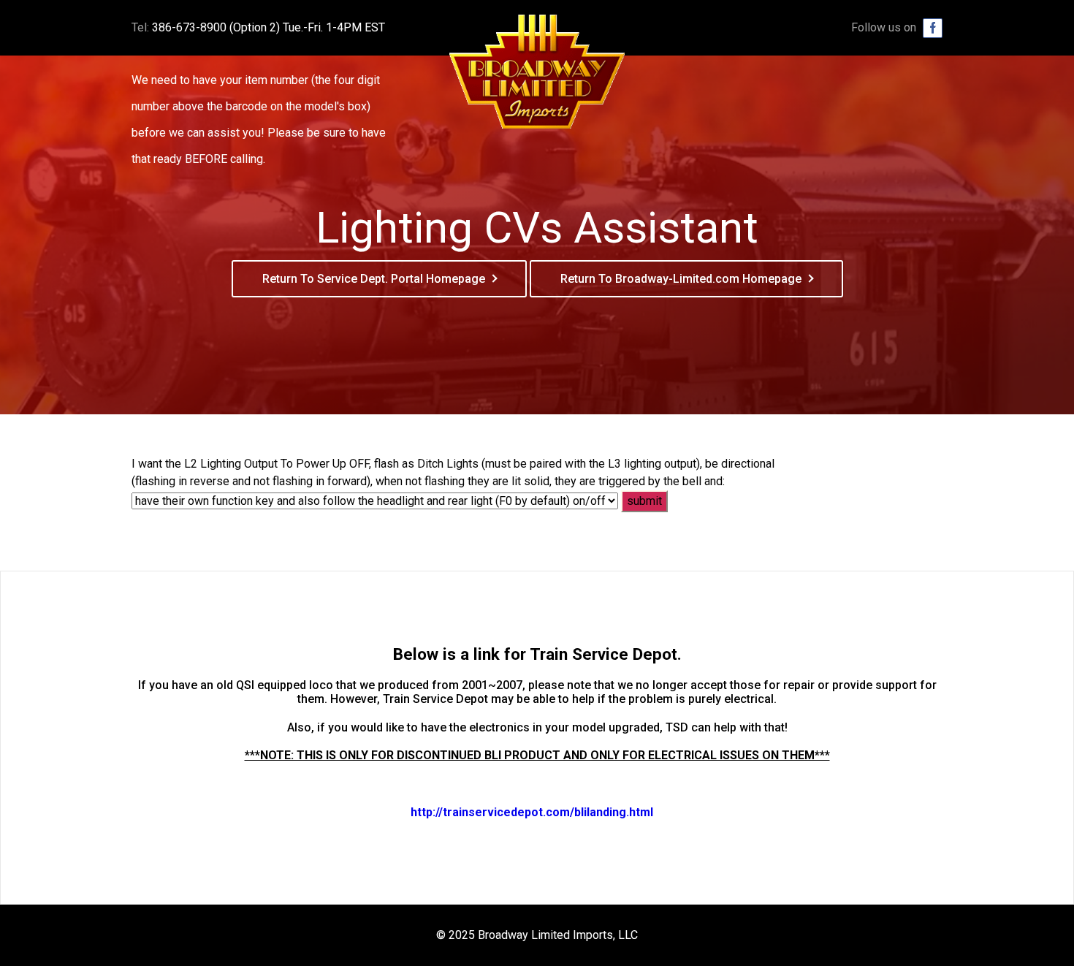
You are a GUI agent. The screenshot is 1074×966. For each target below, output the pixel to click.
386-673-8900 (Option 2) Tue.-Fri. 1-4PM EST (268, 27)
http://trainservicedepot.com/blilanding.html (532, 812)
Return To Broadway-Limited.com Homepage (680, 279)
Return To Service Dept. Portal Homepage (373, 279)
